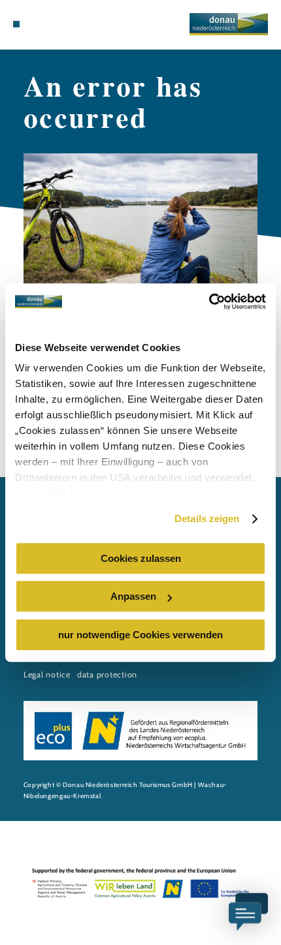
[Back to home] (229, 24)
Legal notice (47, 674)
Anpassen (133, 596)
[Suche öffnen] (67, 24)
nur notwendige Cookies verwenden (140, 634)
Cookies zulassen (141, 558)
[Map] (47, 24)
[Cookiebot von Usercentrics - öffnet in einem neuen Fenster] (209, 301)
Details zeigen (206, 518)
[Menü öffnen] (16, 24)
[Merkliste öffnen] (57, 24)
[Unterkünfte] (36, 24)
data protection (107, 674)
